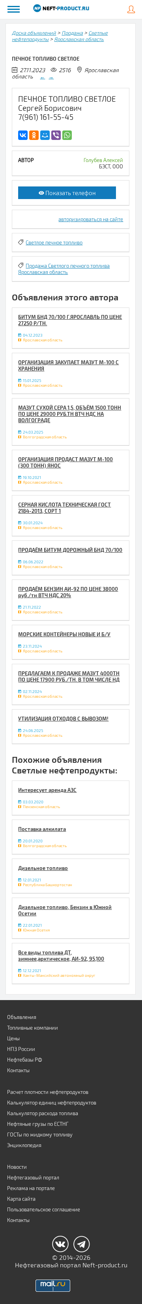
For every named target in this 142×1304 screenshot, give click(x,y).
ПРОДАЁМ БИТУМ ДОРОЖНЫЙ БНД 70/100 (70, 550)
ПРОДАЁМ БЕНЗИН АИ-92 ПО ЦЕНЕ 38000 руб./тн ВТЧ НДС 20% (68, 592)
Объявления (21, 1017)
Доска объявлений (34, 33)
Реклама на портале (31, 1188)
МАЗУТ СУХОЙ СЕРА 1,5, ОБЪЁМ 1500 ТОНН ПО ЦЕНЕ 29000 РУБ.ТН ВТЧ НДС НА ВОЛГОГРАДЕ (69, 413)
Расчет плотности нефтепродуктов (47, 1092)
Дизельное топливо (43, 868)
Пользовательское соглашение (43, 1209)
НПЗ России (21, 1049)
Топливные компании (32, 1028)
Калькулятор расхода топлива (42, 1113)
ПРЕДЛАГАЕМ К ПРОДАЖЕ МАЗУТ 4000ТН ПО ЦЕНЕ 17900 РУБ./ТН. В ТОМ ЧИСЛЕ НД (69, 676)
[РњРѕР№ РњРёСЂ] (45, 135)
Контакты (18, 1070)
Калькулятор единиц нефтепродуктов (51, 1102)
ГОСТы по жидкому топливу (40, 1134)
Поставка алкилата (42, 829)
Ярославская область (79, 39)
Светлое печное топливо (54, 242)
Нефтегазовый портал (33, 1177)
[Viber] (56, 135)
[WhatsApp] (67, 135)
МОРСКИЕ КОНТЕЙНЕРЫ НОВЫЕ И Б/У (64, 634)
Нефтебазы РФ (24, 1059)
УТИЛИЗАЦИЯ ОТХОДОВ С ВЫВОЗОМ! (63, 718)
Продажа (72, 33)
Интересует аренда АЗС (47, 790)
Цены (13, 1038)
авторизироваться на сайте (90, 219)
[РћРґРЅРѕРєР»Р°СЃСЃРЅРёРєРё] (34, 135)
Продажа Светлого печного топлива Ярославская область (64, 269)
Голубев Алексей (103, 160)
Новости (17, 1167)
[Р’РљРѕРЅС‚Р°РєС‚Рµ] (23, 135)
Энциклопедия (24, 1145)
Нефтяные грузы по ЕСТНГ (38, 1124)
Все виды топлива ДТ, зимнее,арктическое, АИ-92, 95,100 (61, 955)
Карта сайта (21, 1199)
